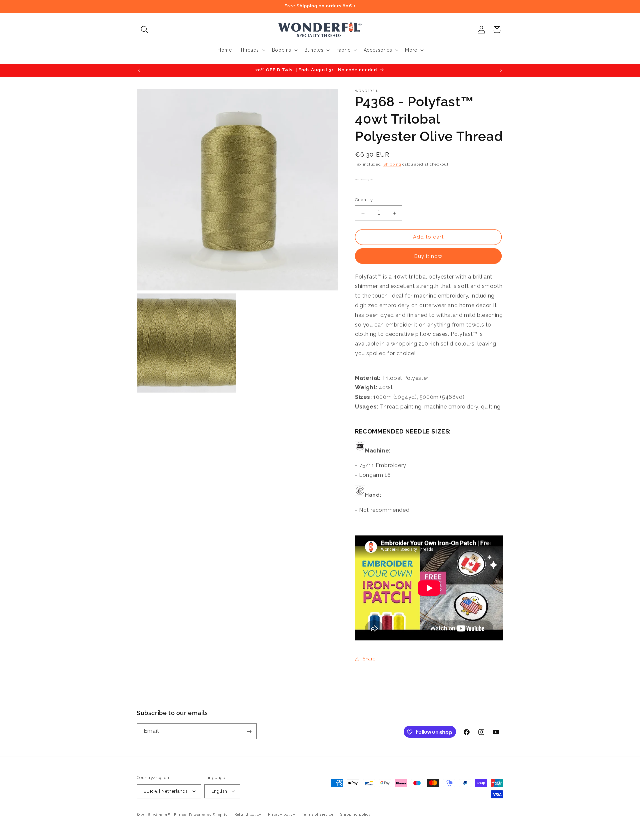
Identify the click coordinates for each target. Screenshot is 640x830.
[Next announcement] (501, 70)
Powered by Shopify (208, 814)
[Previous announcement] (139, 70)
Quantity (364, 200)
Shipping (392, 164)
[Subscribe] (249, 731)
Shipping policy (355, 814)
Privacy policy (281, 814)
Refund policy (247, 814)
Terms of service (317, 814)
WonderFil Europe (170, 814)
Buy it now (428, 256)
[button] (144, 29)
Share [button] (369, 659)
